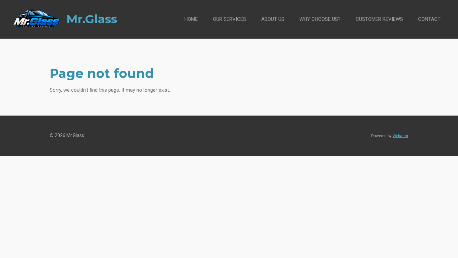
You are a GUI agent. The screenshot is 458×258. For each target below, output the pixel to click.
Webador (400, 135)
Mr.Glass (91, 19)
